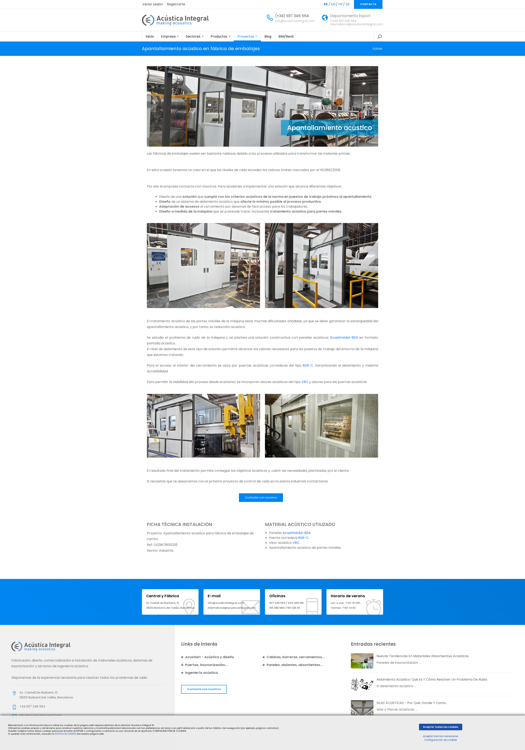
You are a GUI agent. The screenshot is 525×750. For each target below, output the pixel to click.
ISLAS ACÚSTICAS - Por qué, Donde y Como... (412, 703)
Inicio (150, 36)
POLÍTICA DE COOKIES (65, 733)
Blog (267, 36)
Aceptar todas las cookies (440, 727)
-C (311, 365)
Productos (219, 36)
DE (348, 4)
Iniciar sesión (153, 4)
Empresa (168, 36)
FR (340, 4)
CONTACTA (368, 4)
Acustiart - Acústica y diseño (209, 657)
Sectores (193, 36)
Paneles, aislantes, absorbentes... (295, 665)
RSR (306, 365)
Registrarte (176, 4)
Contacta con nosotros (204, 689)
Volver (377, 48)
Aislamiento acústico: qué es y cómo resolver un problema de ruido (432, 679)
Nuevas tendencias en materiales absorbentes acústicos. (423, 656)
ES (326, 4)
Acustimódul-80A (344, 337)
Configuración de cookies (440, 740)
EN (333, 4)
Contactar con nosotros (261, 497)
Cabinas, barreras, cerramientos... (295, 657)
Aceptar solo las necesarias (440, 736)
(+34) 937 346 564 (292, 15)
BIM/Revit (286, 36)
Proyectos (246, 36)
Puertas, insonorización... (206, 665)
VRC (304, 382)
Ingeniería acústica (201, 672)
